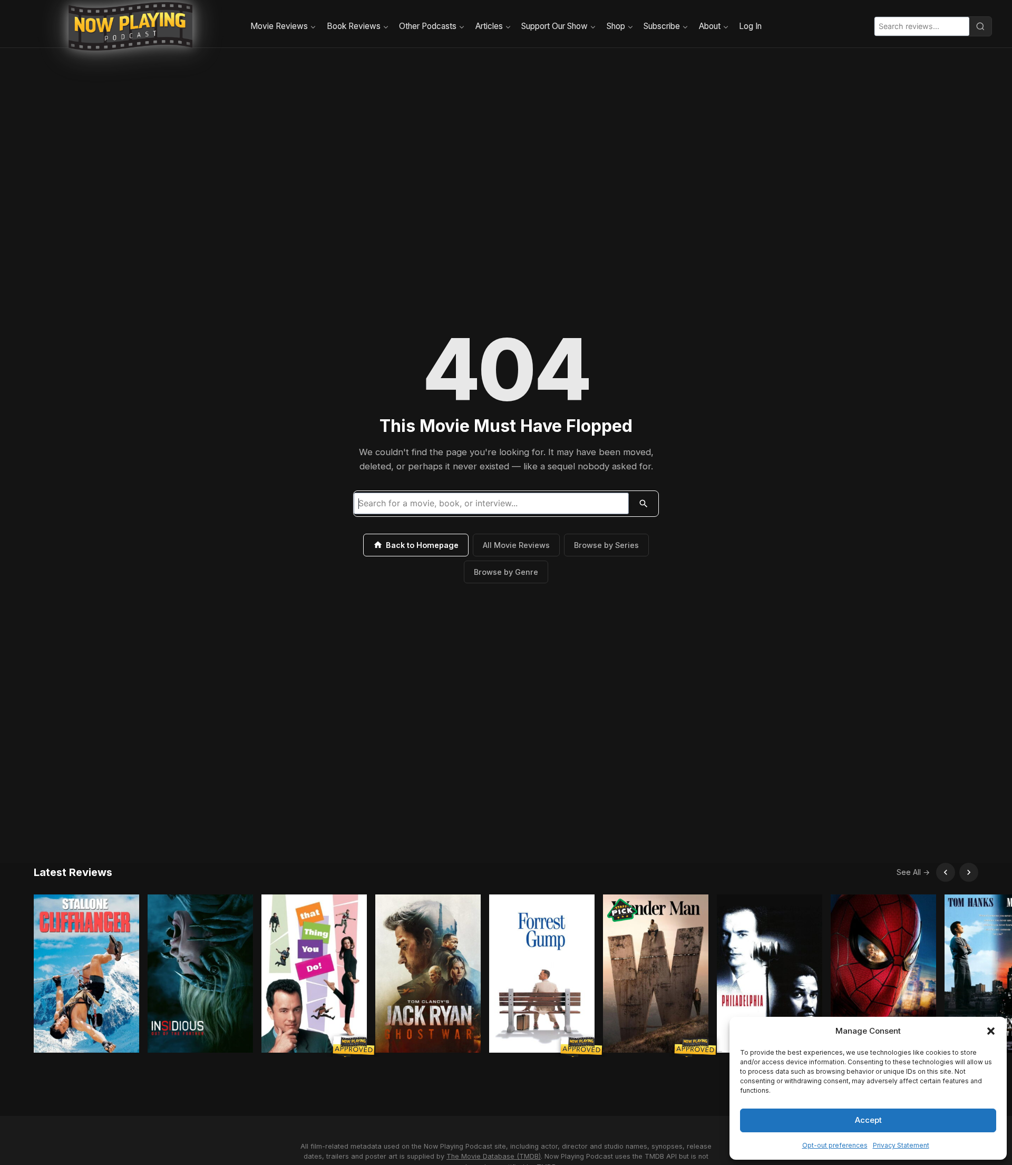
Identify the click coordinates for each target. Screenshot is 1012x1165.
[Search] (980, 26)
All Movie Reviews (516, 545)
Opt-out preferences (835, 1145)
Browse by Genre (506, 571)
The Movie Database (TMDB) (493, 1156)
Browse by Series (606, 545)
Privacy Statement (901, 1145)
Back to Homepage (422, 545)
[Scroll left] (945, 872)
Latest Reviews (73, 872)
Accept (868, 1120)
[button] (991, 1031)
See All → (913, 872)
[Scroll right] (968, 872)
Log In (750, 26)
